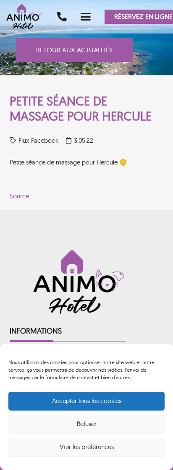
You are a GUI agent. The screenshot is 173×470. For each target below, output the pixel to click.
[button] (86, 17)
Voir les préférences (87, 447)
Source (19, 196)
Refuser (87, 424)
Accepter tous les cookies (86, 401)
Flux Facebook (38, 140)
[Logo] (27, 16)
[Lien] (62, 16)
